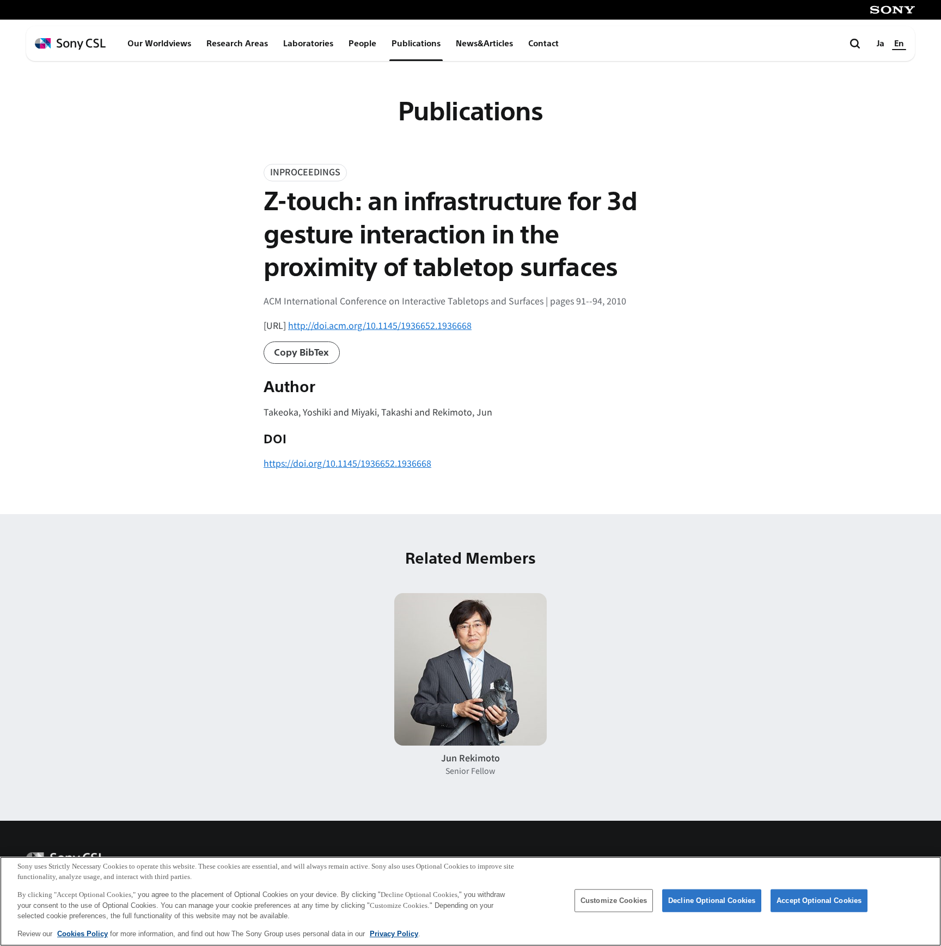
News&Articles (484, 43)
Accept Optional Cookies (819, 900)
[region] (470, 901)
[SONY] (892, 10)
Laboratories (308, 43)
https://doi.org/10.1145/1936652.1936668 (347, 462)
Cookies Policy (82, 933)
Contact (543, 43)
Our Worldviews (159, 43)
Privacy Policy (394, 933)
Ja (880, 43)
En (899, 43)
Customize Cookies (614, 900)
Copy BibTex (301, 352)
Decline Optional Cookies (711, 900)
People (362, 43)
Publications (416, 43)
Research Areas (237, 43)
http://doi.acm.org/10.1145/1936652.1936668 (380, 325)
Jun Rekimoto (470, 757)
